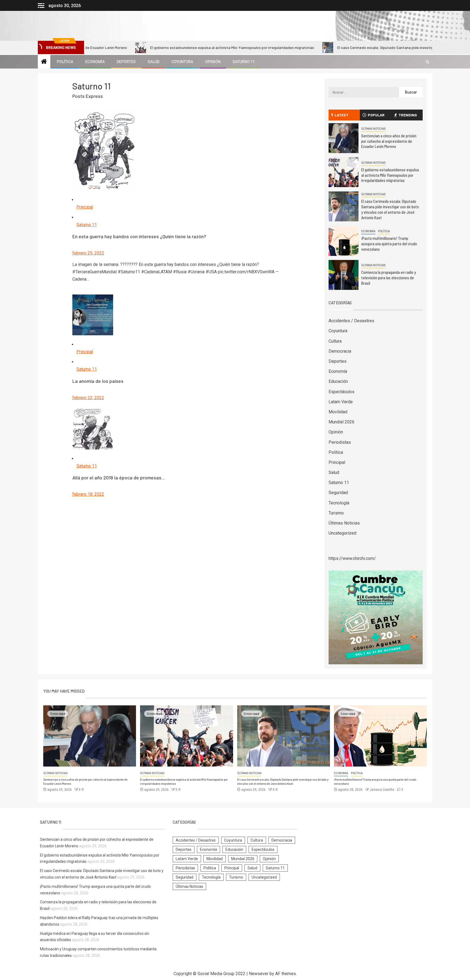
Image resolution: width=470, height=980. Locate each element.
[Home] (44, 62)
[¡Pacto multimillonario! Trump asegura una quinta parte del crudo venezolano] (343, 241)
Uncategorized (342, 533)
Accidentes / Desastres (351, 320)
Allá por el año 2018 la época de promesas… (118, 477)
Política (65, 62)
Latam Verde (341, 401)
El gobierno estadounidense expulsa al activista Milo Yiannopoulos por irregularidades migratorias (202, 47)
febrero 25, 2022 (88, 253)
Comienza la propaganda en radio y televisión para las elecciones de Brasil (388, 278)
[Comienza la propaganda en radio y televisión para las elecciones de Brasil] (343, 275)
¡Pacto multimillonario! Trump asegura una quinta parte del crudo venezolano (389, 244)
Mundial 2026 (341, 421)
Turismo (336, 513)
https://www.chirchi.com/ (352, 558)
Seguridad (338, 492)
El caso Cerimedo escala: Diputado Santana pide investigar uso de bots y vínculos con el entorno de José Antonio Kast (283, 781)
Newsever (258, 973)
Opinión (213, 62)
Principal (84, 207)
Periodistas (340, 442)
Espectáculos (341, 391)
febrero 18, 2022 (88, 494)
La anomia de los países (97, 381)
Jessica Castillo (382, 790)
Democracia (340, 351)
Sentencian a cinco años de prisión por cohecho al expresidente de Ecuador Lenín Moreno (388, 141)
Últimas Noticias (373, 128)
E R (81, 790)
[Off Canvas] (41, 5)
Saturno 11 (244, 62)
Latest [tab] (341, 115)
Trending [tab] (407, 115)
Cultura (335, 341)
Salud (153, 62)
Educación (338, 381)
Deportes (126, 62)
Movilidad (338, 411)
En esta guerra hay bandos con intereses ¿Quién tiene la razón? (139, 236)
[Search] (427, 62)
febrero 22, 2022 (88, 397)
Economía (95, 62)
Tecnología (339, 502)
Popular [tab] (376, 115)
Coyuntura (182, 62)
